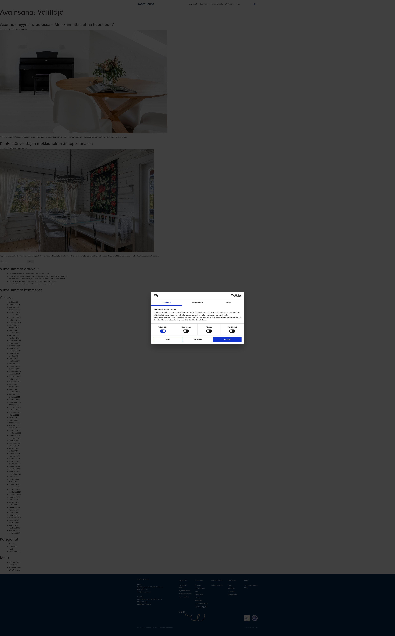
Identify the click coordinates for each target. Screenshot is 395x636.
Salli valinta (197, 339)
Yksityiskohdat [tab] (197, 302)
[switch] (186, 331)
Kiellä (168, 339)
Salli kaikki (227, 339)
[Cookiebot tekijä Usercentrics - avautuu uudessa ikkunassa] (233, 295)
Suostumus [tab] (167, 302)
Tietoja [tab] (228, 302)
